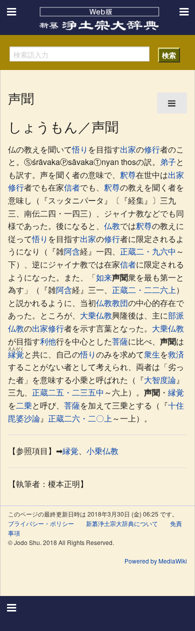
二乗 (24, 405)
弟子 (168, 162)
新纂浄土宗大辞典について (122, 523)
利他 (48, 341)
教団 (120, 302)
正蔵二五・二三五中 (68, 392)
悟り (80, 149)
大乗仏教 (96, 315)
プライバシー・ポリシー (41, 523)
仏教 (112, 226)
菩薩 (120, 341)
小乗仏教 (102, 450)
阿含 (72, 251)
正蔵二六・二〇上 (80, 418)
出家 (128, 149)
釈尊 (128, 174)
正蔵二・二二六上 (144, 290)
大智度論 (160, 380)
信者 (72, 187)
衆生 (152, 354)
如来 (104, 277)
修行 (152, 149)
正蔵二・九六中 (148, 251)
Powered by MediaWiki (155, 560)
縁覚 (16, 354)
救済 (176, 354)
